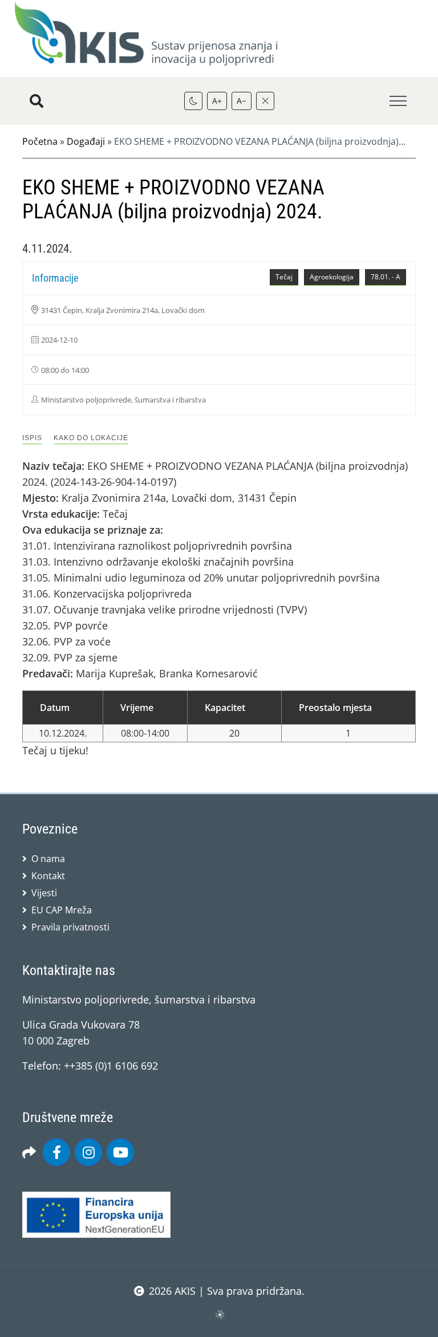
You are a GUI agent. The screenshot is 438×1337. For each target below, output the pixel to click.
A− (241, 100)
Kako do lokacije (91, 438)
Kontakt (48, 875)
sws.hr (219, 1314)
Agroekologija (332, 277)
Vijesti (44, 893)
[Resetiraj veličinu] (265, 101)
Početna (40, 141)
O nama (48, 858)
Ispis (32, 438)
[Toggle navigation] (398, 101)
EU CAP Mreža (61, 910)
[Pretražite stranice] (36, 101)
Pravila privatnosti (70, 927)
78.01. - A (385, 277)
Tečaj (284, 277)
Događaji (86, 141)
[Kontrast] (193, 101)
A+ (217, 100)
